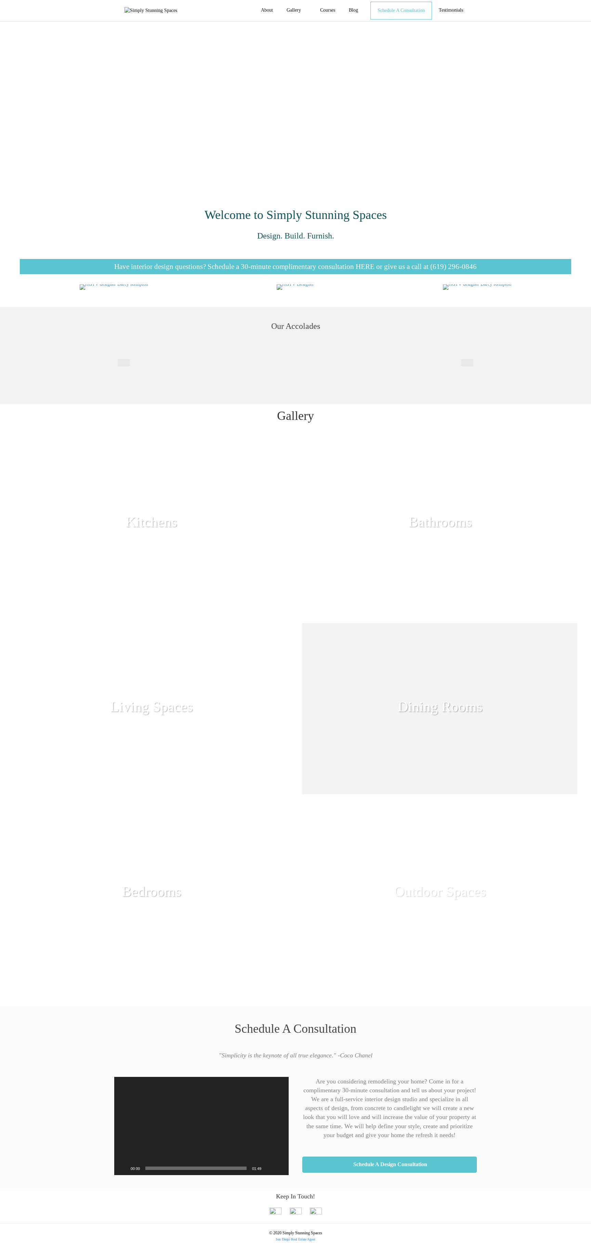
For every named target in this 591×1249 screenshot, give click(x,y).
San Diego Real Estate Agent (295, 1239)
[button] (295, 266)
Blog (353, 10)
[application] (201, 1126)
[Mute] (268, 1168)
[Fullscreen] (279, 1168)
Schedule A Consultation (401, 10)
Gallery (294, 10)
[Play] (123, 1168)
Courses (327, 10)
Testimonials (451, 10)
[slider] (196, 1168)
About (267, 10)
